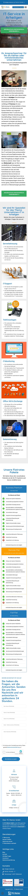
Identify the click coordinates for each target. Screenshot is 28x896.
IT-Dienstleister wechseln (9, 843)
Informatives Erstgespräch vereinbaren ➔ (14, 30)
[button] (25, 7)
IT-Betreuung (6, 837)
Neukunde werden (7, 841)
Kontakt (5, 854)
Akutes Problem (7, 839)
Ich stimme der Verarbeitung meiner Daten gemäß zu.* (14, 746)
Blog (4, 852)
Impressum (6, 858)
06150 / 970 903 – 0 (18, 37)
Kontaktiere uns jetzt (11, 759)
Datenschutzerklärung (13, 747)
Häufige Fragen (7, 856)
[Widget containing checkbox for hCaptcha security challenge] (12, 752)
